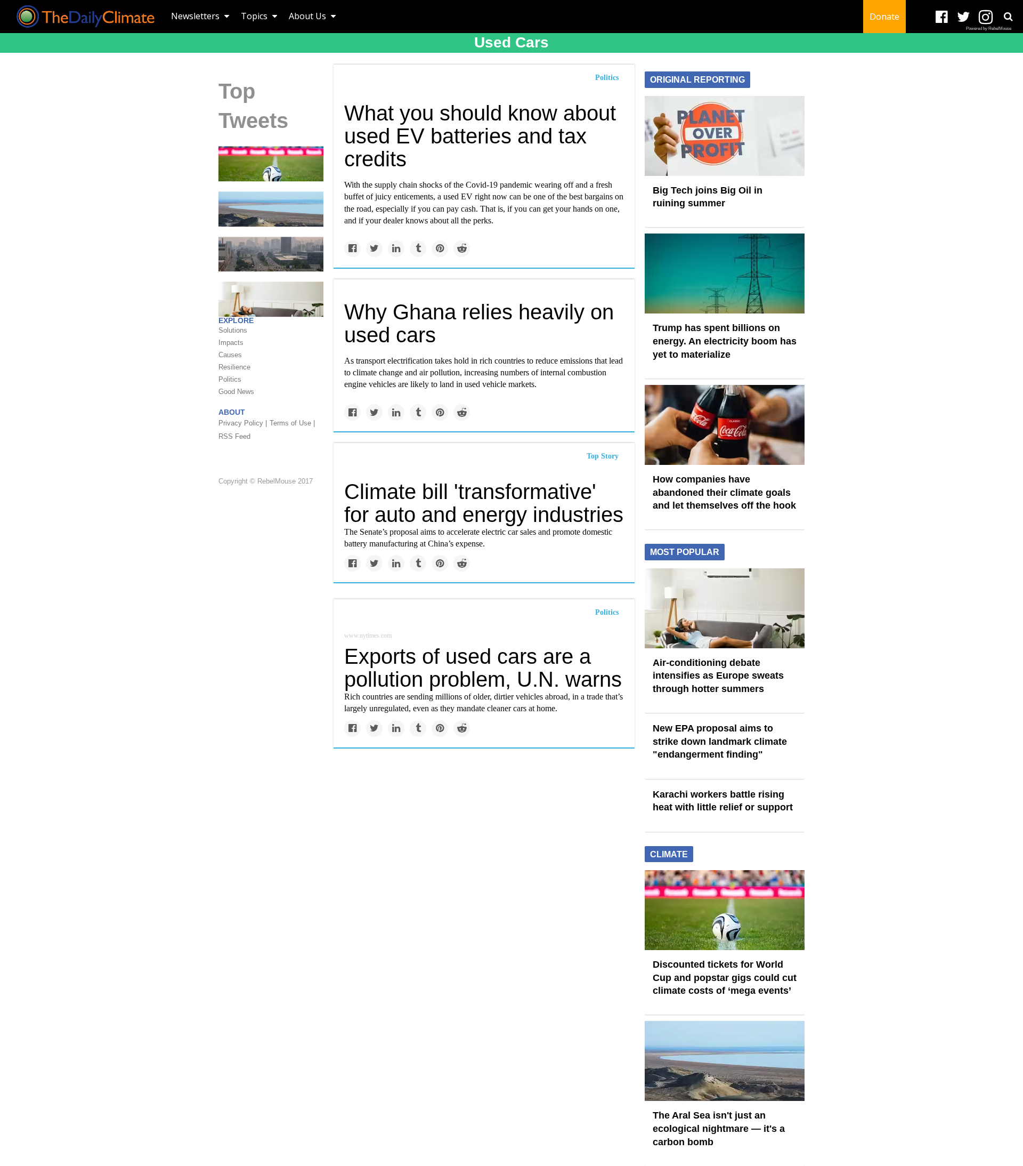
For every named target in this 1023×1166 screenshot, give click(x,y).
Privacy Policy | (242, 423)
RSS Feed (234, 436)
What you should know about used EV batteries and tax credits (480, 136)
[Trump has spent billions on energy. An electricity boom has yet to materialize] (725, 273)
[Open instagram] (985, 17)
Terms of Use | (292, 423)
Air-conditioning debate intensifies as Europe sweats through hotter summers (718, 675)
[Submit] (1008, 16)
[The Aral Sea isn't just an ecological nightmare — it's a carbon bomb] (270, 208)
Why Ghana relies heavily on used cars (479, 323)
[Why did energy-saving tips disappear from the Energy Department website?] (270, 298)
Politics (607, 78)
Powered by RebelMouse (988, 28)
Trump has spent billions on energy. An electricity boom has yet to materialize (725, 341)
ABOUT (231, 412)
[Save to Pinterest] (440, 248)
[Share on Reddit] (461, 248)
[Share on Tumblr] (418, 248)
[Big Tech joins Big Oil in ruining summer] (725, 135)
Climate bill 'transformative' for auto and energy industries (483, 503)
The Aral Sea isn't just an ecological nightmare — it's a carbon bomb (719, 1128)
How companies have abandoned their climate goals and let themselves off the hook (724, 492)
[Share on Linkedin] (396, 248)
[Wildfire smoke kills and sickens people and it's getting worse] (270, 253)
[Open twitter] (963, 17)
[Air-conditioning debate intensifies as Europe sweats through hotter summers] (725, 607)
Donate (884, 16)
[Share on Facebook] (352, 248)
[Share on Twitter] (374, 248)
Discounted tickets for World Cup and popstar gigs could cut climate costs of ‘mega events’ (725, 977)
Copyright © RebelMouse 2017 (265, 482)
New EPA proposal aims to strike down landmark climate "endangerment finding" (720, 741)
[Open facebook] (941, 17)
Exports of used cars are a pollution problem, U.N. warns (483, 668)
